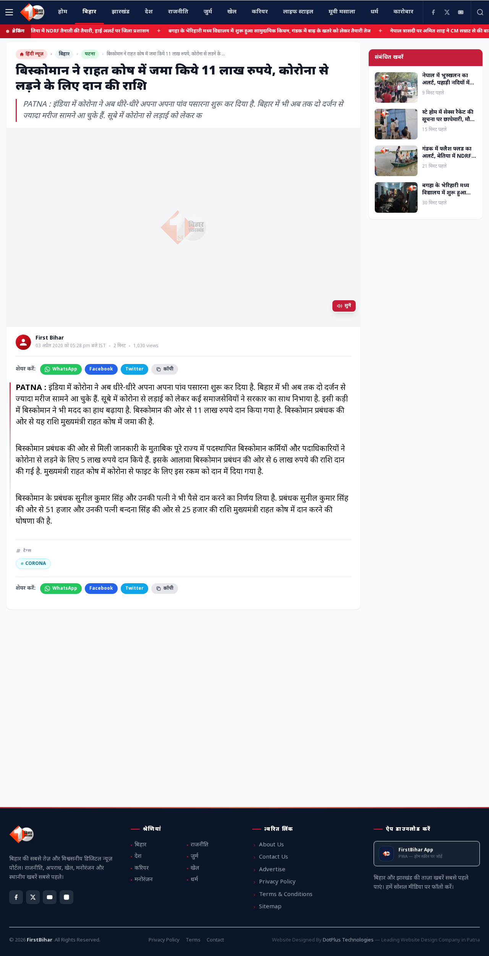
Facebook (101, 369)
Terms (193, 940)
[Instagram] (66, 897)
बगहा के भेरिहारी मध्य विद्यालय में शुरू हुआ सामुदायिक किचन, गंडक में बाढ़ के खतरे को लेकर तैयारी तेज (266, 31)
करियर (141, 868)
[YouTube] (460, 12)
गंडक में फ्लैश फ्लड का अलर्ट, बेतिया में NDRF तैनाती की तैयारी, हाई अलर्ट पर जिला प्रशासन (447, 160)
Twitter (134, 369)
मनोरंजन (143, 879)
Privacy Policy (277, 882)
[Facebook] (433, 12)
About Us (271, 845)
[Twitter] (447, 12)
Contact (215, 940)
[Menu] (9, 12)
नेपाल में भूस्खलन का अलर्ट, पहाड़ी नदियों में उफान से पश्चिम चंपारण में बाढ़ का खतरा (449, 87)
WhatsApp (64, 369)
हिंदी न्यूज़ (35, 54)
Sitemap (270, 907)
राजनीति (200, 845)
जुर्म (194, 856)
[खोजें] (480, 12)
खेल (195, 868)
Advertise (272, 870)
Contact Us (273, 857)
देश (137, 856)
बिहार (64, 54)
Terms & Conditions (286, 894)
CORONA (33, 564)
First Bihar (50, 338)
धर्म (194, 879)
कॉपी (168, 369)
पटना (90, 54)
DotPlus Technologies (348, 940)
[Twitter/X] (33, 897)
